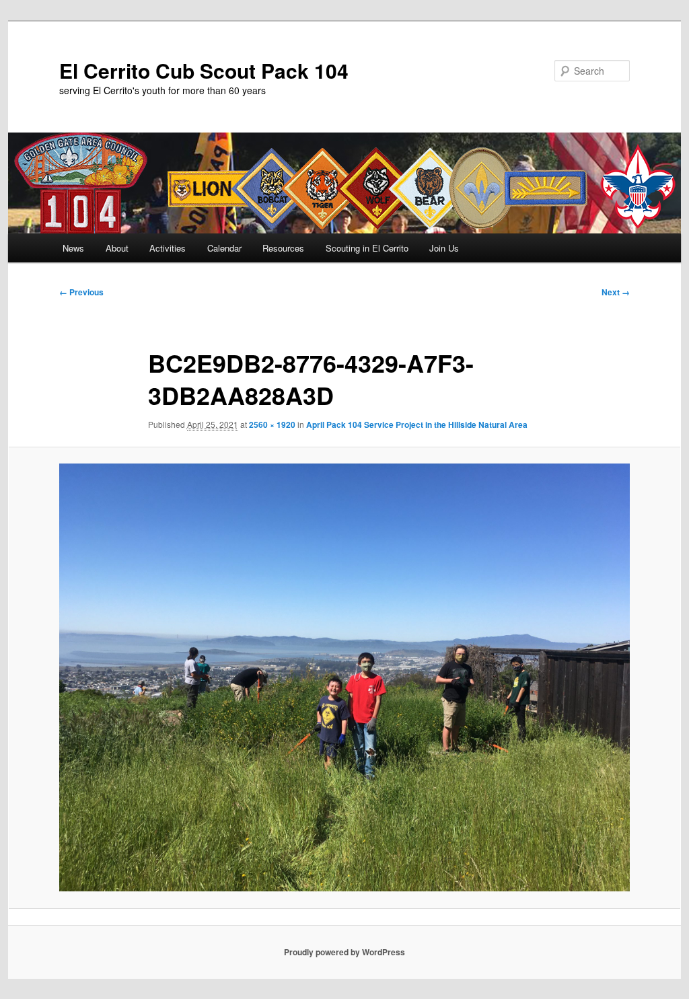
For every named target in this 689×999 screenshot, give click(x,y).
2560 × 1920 (272, 424)
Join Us (444, 248)
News (73, 248)
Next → (616, 292)
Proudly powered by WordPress (344, 952)
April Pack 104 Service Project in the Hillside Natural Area (417, 424)
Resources (283, 248)
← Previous (81, 292)
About (117, 248)
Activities (167, 248)
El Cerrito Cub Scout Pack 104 (204, 70)
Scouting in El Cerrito (367, 248)
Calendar (224, 248)
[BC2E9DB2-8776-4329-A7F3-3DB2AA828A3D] (344, 677)
